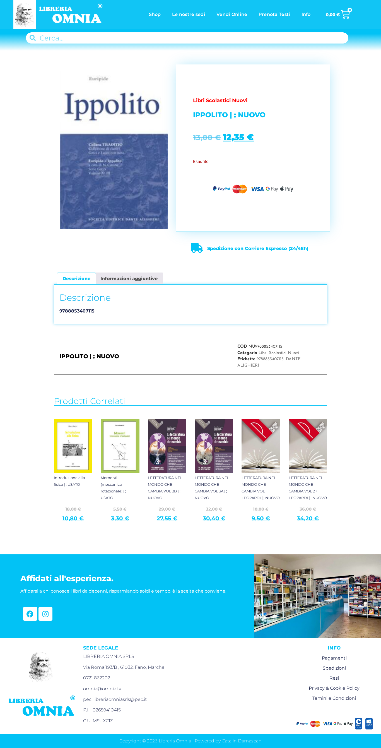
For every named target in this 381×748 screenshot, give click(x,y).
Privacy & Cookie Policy (334, 688)
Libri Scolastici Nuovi (279, 353)
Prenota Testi (274, 14)
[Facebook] (30, 614)
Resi (334, 678)
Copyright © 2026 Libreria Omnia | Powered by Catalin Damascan (190, 741)
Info (306, 14)
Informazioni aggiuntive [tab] (129, 278)
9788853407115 (270, 359)
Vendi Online (231, 14)
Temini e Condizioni (334, 698)
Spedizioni (334, 668)
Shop (155, 14)
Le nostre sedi (188, 14)
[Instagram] (45, 614)
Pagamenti (334, 658)
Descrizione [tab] (76, 278)
